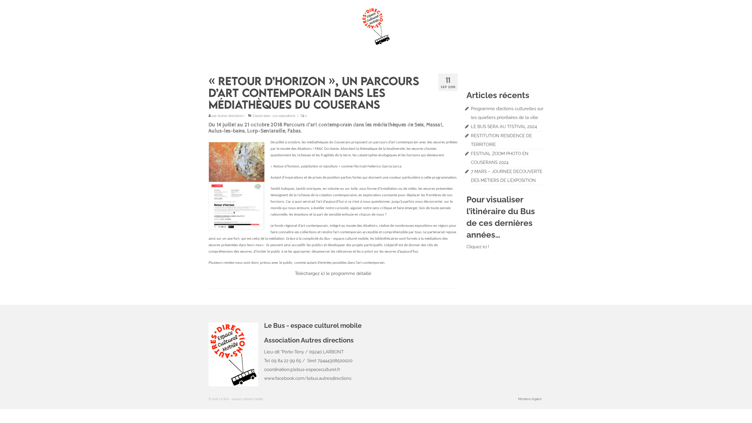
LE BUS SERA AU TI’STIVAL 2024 (504, 126)
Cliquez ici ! (477, 246)
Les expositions (284, 116)
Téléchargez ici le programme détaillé (333, 273)
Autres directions (230, 116)
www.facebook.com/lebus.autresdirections (307, 378)
